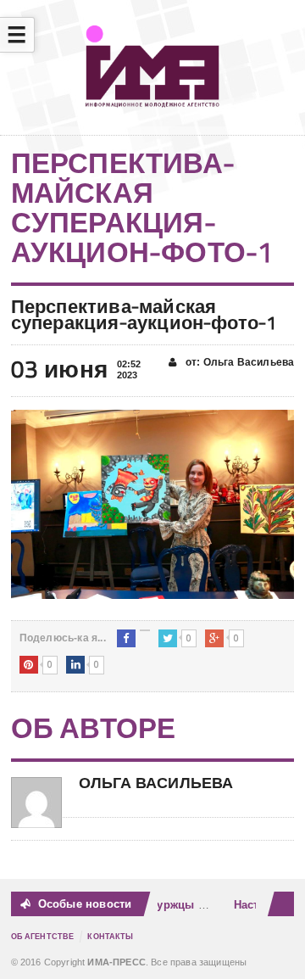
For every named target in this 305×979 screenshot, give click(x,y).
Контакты (110, 936)
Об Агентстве (43, 936)
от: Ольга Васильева (239, 362)
